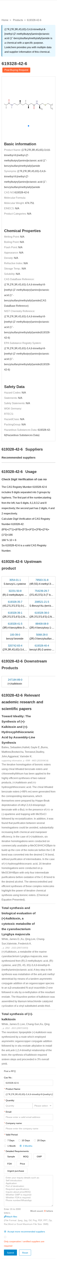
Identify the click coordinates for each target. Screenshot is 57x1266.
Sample (11, 1156)
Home (5, 20)
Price (22, 1163)
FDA (9, 1163)
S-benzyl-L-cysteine (15, 582)
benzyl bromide (15, 636)
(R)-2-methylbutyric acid (16, 593)
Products (18, 20)
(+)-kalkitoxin (15, 681)
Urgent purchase (15, 1171)
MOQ (25, 1156)
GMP (39, 1156)
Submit (10, 1252)
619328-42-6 (22, 192)
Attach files (11, 1216)
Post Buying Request (16, 70)
